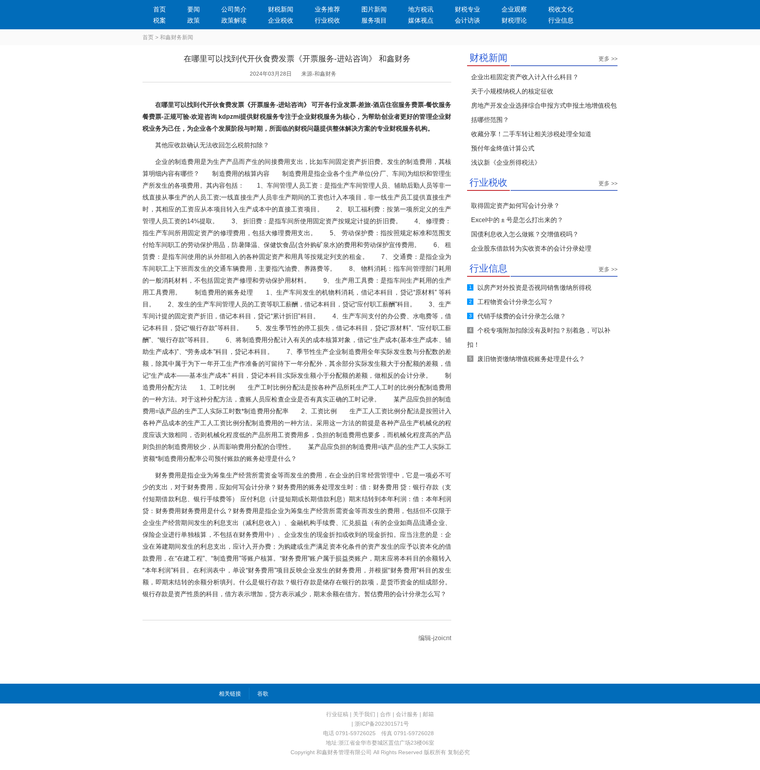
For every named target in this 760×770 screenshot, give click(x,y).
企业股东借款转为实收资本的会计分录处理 (531, 248)
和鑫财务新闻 (176, 37)
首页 (159, 9)
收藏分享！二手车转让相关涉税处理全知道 (531, 134)
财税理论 (514, 20)
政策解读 (234, 20)
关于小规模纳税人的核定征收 (512, 91)
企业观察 (514, 9)
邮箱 (428, 714)
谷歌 (262, 693)
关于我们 (364, 714)
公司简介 (234, 9)
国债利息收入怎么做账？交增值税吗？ (525, 234)
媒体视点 (420, 20)
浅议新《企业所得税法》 (506, 162)
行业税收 (327, 20)
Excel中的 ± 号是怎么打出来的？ (517, 220)
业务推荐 (327, 9)
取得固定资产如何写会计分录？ (515, 205)
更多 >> (608, 58)
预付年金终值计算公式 (502, 148)
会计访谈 (467, 20)
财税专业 (467, 9)
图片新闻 (374, 9)
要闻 (193, 9)
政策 (193, 20)
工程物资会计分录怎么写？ (515, 301)
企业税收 (280, 20)
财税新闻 (280, 9)
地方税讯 (420, 9)
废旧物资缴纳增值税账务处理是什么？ (531, 359)
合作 (385, 714)
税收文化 (561, 9)
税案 (159, 20)
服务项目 (374, 20)
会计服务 (407, 714)
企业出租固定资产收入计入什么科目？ (525, 77)
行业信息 (561, 20)
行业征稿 (337, 714)
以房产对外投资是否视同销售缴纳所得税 (534, 287)
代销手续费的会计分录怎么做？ (521, 316)
